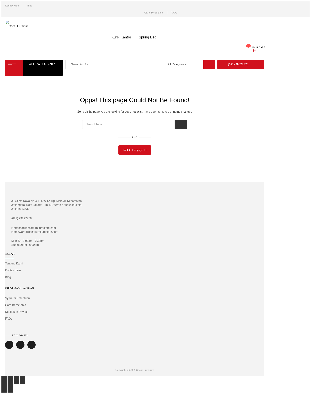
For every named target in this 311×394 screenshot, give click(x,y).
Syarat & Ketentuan (17, 298)
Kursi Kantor (121, 37)
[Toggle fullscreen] (16, 380)
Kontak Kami (12, 5)
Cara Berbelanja (153, 12)
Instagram (31, 347)
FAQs (174, 12)
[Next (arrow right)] (10, 388)
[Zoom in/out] (22, 380)
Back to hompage (133, 150)
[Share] (10, 380)
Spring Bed (147, 37)
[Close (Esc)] (4, 380)
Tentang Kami (14, 263)
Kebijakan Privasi (16, 311)
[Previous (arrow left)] (4, 388)
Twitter (20, 347)
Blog (29, 5)
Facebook (9, 347)
